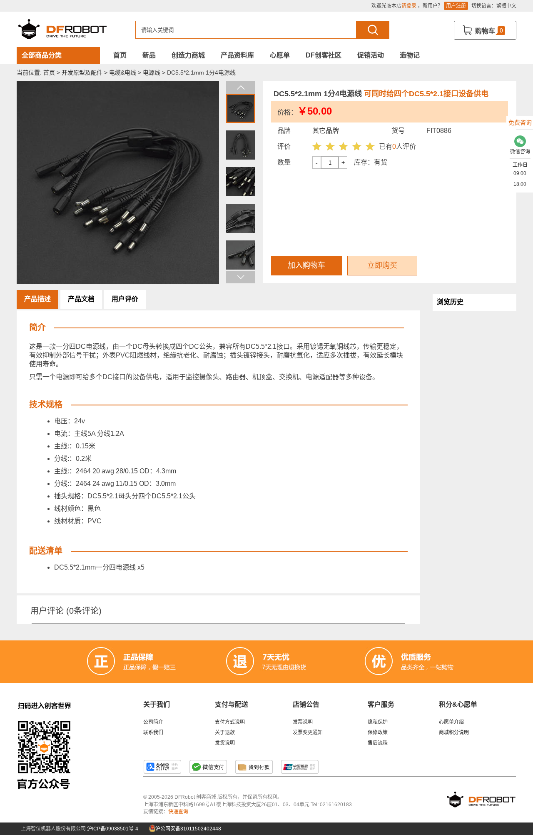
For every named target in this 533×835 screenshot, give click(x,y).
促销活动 (370, 55)
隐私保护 (378, 722)
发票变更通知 (308, 732)
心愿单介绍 (451, 722)
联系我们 (153, 732)
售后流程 (378, 743)
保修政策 (378, 732)
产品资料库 (237, 55)
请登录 (408, 6)
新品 (149, 55)
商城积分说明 (454, 732)
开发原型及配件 (82, 72)
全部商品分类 (42, 55)
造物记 (410, 55)
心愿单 (280, 55)
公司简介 (153, 722)
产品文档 (81, 298)
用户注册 (456, 6)
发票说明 (303, 722)
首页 (120, 55)
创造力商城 (188, 55)
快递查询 (178, 812)
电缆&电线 (122, 72)
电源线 (151, 72)
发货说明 (225, 743)
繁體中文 (506, 6)
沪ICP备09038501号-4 (112, 829)
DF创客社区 (323, 55)
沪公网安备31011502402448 (187, 829)
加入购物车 (306, 265)
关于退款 (225, 732)
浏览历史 (450, 301)
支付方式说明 (230, 722)
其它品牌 (325, 130)
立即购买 (382, 265)
